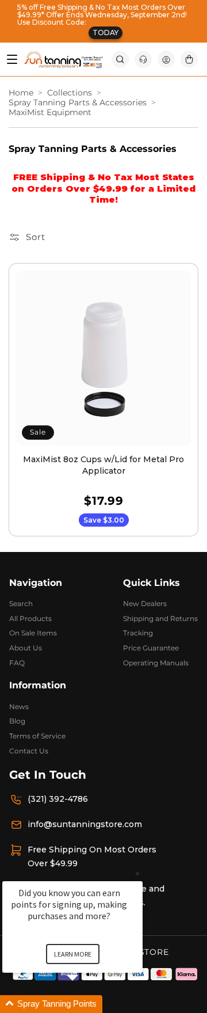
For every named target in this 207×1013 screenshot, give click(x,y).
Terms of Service (37, 736)
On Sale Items (33, 633)
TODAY (105, 32)
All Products (30, 618)
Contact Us (28, 751)
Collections (69, 93)
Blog (17, 721)
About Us (25, 647)
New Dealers (145, 603)
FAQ (17, 662)
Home (21, 93)
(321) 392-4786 (58, 799)
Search (21, 603)
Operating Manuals (156, 662)
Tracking (138, 633)
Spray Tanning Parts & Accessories (78, 103)
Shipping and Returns (160, 618)
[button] (120, 59)
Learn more (72, 954)
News (19, 706)
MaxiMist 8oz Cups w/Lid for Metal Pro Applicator (103, 465)
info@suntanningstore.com (85, 824)
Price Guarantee (151, 647)
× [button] (137, 873)
